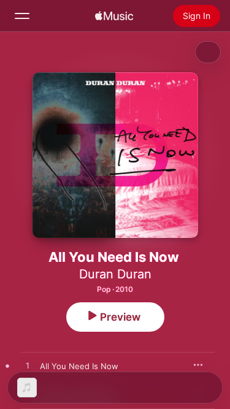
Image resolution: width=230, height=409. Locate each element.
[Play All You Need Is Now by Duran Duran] (27, 366)
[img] (114, 15)
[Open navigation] (22, 15)
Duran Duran (115, 274)
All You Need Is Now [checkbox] (79, 366)
